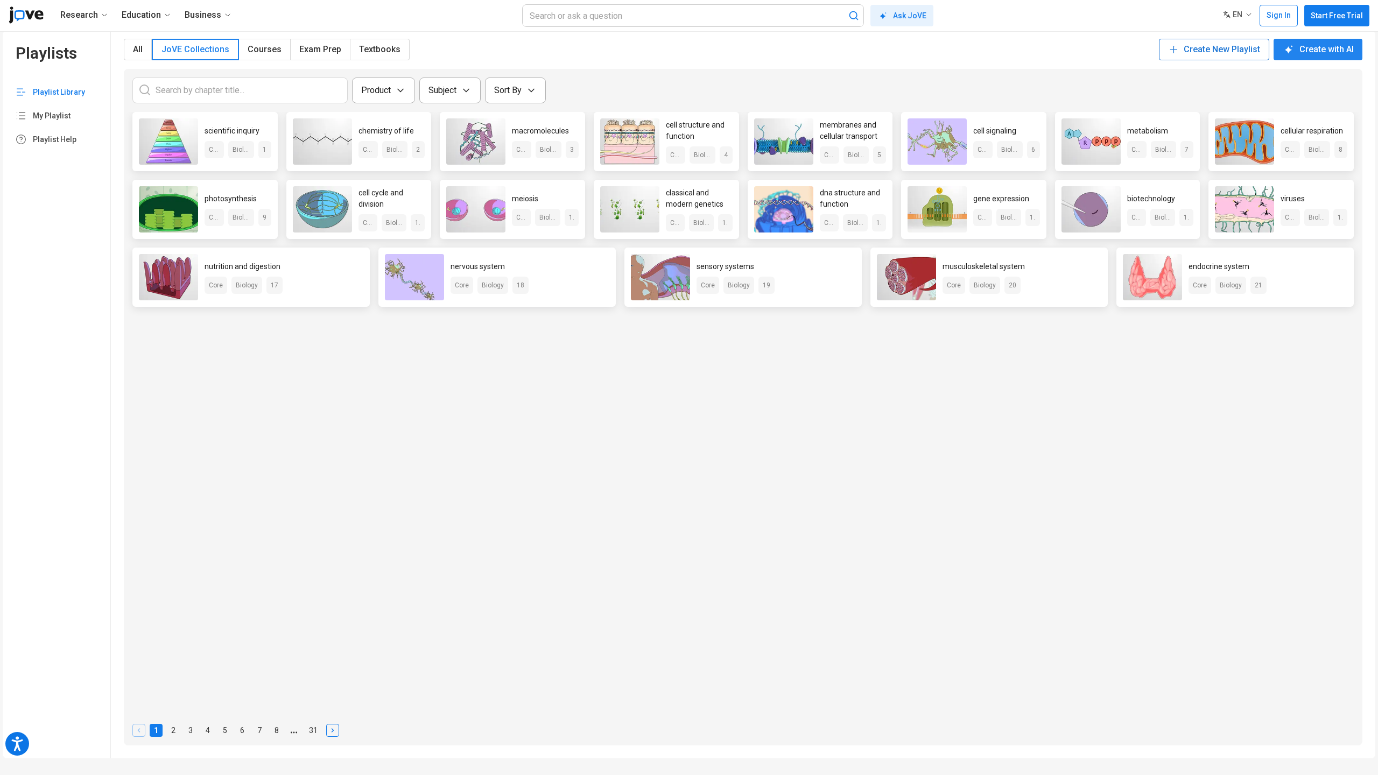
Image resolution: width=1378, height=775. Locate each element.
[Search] (853, 15)
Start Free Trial (1337, 15)
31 (315, 731)
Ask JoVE (909, 15)
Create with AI (1326, 49)
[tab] (138, 49)
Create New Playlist (1222, 49)
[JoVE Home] (26, 15)
